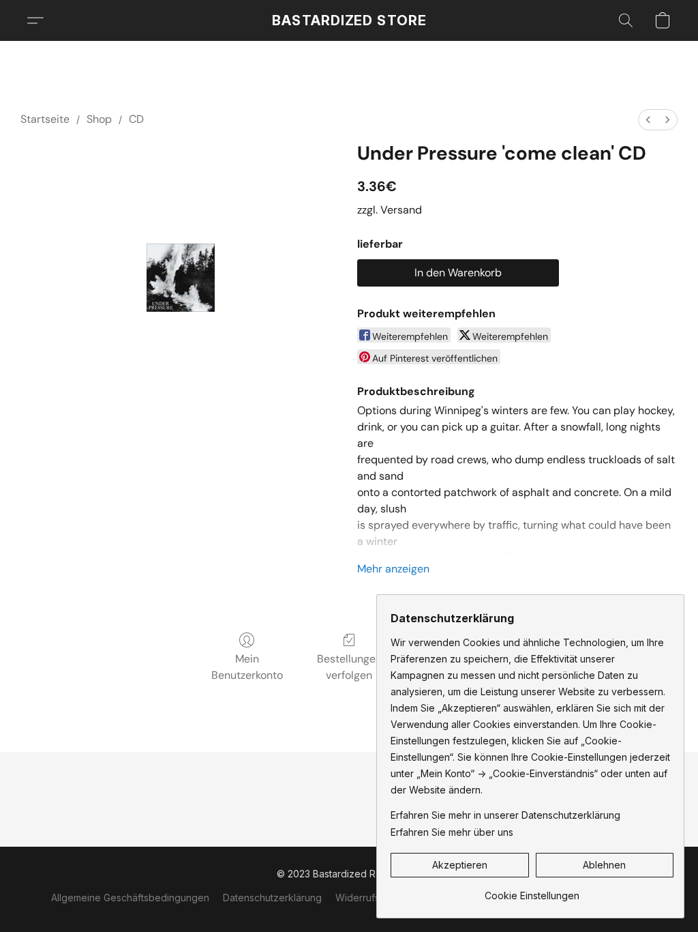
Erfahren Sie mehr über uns (452, 832)
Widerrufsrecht (369, 897)
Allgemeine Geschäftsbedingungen (130, 897)
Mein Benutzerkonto (247, 667)
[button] (349, 20)
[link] (532, 890)
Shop (99, 119)
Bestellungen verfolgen (349, 667)
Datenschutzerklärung (272, 897)
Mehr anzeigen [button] (393, 569)
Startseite (45, 119)
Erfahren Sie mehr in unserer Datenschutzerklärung (505, 815)
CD (136, 119)
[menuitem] (648, 120)
